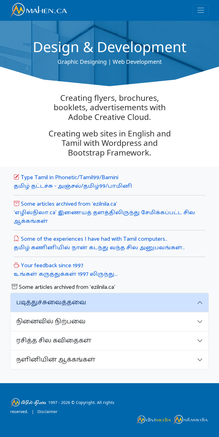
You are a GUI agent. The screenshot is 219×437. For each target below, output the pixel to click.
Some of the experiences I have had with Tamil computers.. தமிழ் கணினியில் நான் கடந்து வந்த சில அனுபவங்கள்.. (99, 243)
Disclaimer (47, 411)
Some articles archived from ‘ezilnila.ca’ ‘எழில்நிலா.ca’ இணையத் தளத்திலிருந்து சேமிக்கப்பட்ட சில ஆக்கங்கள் (104, 212)
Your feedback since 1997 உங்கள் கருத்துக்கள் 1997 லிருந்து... (66, 270)
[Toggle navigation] (201, 10)
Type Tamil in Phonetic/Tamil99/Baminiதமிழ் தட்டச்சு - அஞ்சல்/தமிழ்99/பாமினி (73, 182)
